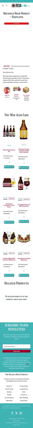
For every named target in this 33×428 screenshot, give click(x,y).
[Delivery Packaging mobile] (16, 86)
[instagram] (20, 413)
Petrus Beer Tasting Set (9, 150)
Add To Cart (10, 167)
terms (27, 364)
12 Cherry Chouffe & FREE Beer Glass (24, 205)
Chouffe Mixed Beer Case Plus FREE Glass (9, 259)
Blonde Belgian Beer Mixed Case (24, 259)
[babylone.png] (16, 41)
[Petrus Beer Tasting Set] (9, 130)
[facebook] (12, 413)
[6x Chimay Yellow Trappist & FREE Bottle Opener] (23, 129)
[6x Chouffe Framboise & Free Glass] (9, 182)
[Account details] (21, 5)
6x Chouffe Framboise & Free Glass (9, 205)
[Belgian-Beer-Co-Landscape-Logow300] (16, 4)
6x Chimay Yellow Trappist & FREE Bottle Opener (24, 150)
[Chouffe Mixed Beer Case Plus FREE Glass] (9, 237)
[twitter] (16, 413)
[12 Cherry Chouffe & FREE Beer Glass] (23, 183)
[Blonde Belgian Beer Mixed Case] (23, 237)
